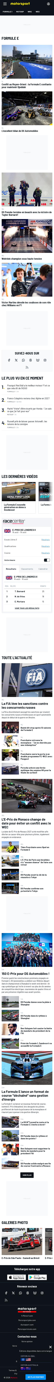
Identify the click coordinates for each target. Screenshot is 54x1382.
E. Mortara (20, 601)
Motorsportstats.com (27, 1329)
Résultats (46, 540)
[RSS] (27, 367)
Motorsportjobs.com (27, 1320)
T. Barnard (20, 591)
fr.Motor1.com (27, 1316)
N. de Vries (20, 596)
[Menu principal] (5, 4)
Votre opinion (27, 1341)
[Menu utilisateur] (48, 4)
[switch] (46, 560)
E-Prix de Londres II (24, 529)
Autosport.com (27, 1324)
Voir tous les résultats (27, 608)
